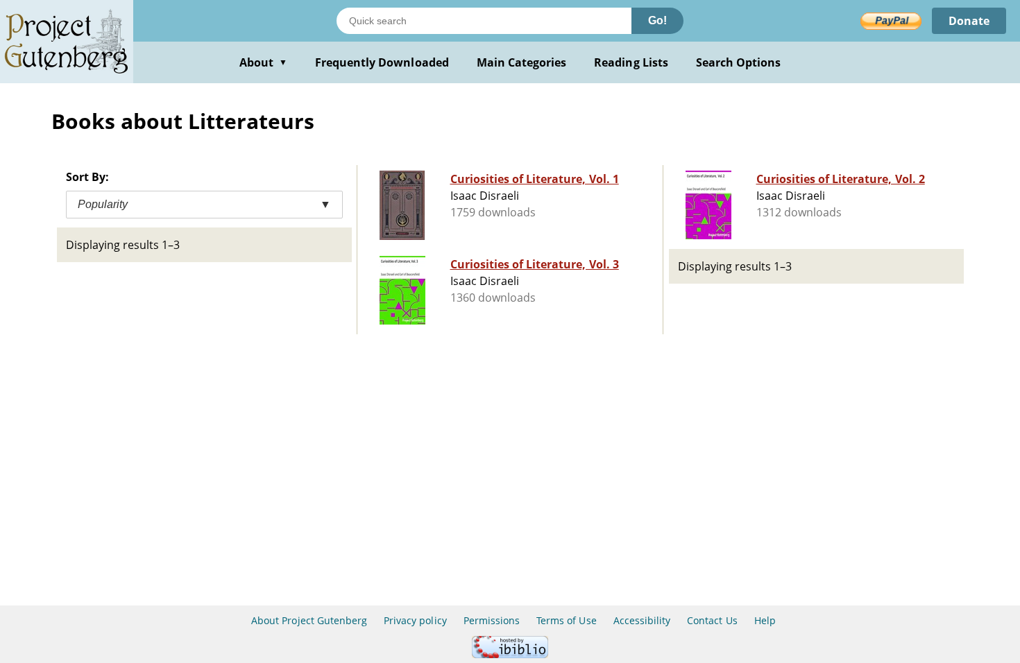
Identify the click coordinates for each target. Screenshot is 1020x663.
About (263, 62)
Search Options (738, 62)
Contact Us (712, 620)
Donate (969, 20)
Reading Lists (631, 62)
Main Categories (522, 62)
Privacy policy (415, 620)
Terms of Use (566, 620)
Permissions (492, 620)
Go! (657, 20)
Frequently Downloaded (382, 62)
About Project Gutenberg (309, 620)
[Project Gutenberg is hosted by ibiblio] (510, 654)
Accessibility (642, 620)
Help (765, 620)
